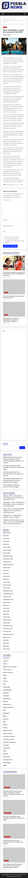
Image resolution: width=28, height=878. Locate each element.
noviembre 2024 (8, 593)
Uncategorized (7, 759)
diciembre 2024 (7, 591)
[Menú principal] (3, 14)
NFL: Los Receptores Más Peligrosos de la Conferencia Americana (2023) (13, 497)
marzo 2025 (6, 582)
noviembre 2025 (8, 559)
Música (5, 716)
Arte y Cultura (7, 669)
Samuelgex (6, 502)
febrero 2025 (7, 585)
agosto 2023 (6, 637)
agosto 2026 (7, 532)
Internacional (7, 704)
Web (4, 231)
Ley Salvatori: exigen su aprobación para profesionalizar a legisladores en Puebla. (14, 263)
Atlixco (5, 675)
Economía (6, 695)
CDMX (4, 678)
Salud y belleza (7, 733)
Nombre (5, 220)
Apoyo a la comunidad (10, 666)
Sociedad (6, 745)
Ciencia (5, 681)
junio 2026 (6, 538)
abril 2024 (6, 614)
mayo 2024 (6, 611)
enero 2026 (6, 553)
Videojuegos (7, 762)
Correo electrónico (8, 226)
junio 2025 (6, 573)
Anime (5, 664)
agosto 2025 (6, 567)
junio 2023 (6, 643)
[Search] (24, 14)
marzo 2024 (6, 617)
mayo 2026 (6, 541)
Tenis (4, 751)
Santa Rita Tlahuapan (9, 742)
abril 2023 (6, 646)
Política (5, 725)
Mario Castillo (7, 34)
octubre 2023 (7, 631)
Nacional (5, 719)
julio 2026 (6, 535)
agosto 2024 (7, 602)
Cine (4, 684)
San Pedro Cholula (8, 739)
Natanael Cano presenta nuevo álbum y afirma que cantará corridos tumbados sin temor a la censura (14, 781)
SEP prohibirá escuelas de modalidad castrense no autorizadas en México (14, 309)
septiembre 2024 (8, 599)
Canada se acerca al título (11, 517)
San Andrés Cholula (9, 736)
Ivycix (5, 509)
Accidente (6, 658)
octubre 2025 (7, 561)
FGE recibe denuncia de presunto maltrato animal (14, 286)
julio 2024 (6, 605)
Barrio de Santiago (11, 184)
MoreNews (10, 876)
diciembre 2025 (7, 556)
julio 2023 (6, 640)
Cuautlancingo (7, 690)
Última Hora (6, 756)
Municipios (6, 713)
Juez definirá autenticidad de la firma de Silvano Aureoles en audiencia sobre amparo (12, 480)
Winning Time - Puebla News (12, 515)
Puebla (4, 27)
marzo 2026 (6, 547)
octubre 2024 (7, 596)
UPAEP (21, 184)
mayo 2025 (6, 576)
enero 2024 (6, 622)
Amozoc (5, 661)
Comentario (6, 200)
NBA (4, 722)
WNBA (5, 765)
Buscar (5, 443)
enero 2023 (6, 649)
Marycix (5, 496)
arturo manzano (8, 672)
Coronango (6, 687)
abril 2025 (6, 579)
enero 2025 (6, 588)
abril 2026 (6, 544)
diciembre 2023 (7, 625)
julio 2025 (6, 570)
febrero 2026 (7, 550)
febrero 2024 (7, 620)
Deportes (6, 693)
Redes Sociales (7, 730)
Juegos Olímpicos (8, 707)
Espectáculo (7, 698)
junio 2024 (6, 608)
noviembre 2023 (8, 628)
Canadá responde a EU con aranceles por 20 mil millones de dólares (13, 473)
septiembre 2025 (8, 564)
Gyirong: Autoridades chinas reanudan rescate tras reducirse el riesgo (14, 467)
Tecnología (6, 748)
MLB (4, 710)
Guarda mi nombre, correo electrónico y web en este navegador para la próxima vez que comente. (14, 240)
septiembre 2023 (8, 634)
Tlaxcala (5, 754)
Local (17, 184)
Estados (5, 701)
